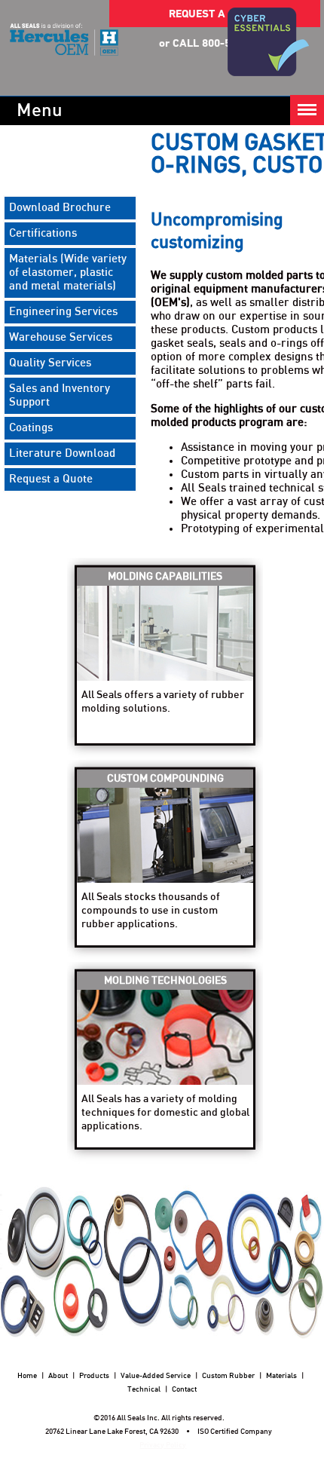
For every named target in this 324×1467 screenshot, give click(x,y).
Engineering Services (63, 311)
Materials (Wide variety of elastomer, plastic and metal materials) (68, 272)
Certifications (43, 233)
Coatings (31, 427)
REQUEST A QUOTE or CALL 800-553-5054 (215, 18)
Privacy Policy (162, 1445)
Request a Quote (51, 479)
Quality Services (50, 363)
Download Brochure (60, 207)
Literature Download (62, 453)
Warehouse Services (60, 337)
